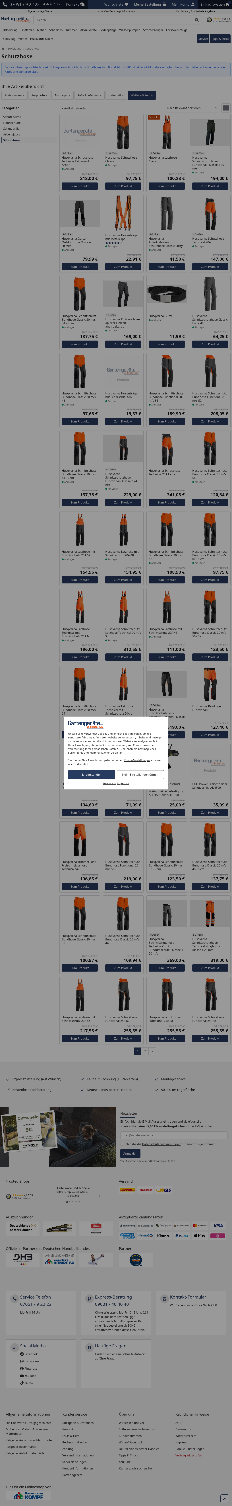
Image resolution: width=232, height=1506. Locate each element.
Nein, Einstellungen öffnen (140, 775)
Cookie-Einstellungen (137, 760)
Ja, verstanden (92, 775)
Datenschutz (109, 783)
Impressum (123, 783)
